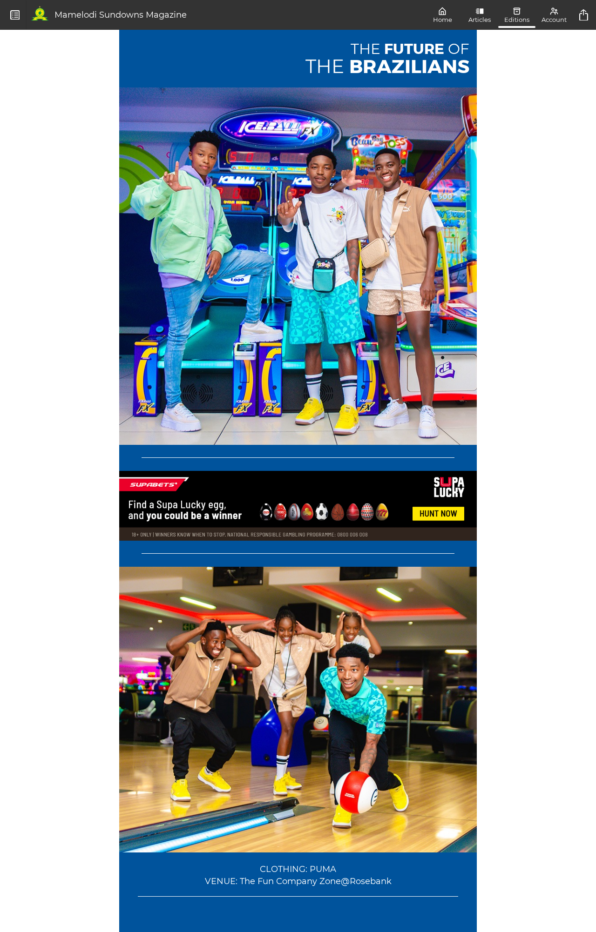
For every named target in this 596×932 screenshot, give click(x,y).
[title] (584, 14)
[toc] (15, 15)
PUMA (323, 869)
